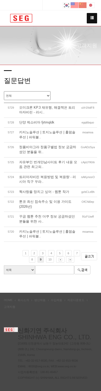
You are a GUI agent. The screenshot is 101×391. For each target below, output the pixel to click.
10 (50, 259)
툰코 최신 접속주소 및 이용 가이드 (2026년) (45, 204)
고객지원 (9, 306)
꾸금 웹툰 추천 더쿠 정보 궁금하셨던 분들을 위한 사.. (47, 218)
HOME (8, 300)
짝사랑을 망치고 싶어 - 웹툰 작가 (44, 192)
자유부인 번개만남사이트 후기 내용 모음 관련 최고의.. (48, 164)
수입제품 (56, 300)
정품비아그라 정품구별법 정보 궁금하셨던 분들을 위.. (47, 149)
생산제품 (40, 300)
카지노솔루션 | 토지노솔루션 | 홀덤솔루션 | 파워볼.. (47, 134)
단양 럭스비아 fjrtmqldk (36, 122)
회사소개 (23, 300)
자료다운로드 (75, 300)
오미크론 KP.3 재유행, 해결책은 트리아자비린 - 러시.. (47, 110)
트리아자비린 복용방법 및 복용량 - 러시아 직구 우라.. (47, 179)
